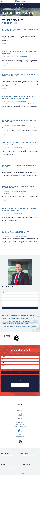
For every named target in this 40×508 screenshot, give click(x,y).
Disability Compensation (22, 56)
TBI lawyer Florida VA (5, 453)
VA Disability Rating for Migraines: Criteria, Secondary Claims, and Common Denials (19, 74)
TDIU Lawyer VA (3, 464)
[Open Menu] (1, 1)
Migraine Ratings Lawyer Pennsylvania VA (28, 456)
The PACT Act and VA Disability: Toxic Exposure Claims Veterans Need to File (16, 321)
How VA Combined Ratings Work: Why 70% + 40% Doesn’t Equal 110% (19, 166)
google (21, 440)
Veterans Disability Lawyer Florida (27, 467)
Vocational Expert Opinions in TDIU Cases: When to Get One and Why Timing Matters (19, 209)
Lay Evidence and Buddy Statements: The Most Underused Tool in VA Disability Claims (20, 29)
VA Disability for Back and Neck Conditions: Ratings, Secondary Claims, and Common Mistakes (19, 97)
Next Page (36, 252)
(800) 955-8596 (20, 409)
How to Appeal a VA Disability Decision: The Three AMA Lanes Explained (19, 121)
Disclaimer (22, 473)
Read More (4, 43)
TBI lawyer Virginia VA (25, 453)
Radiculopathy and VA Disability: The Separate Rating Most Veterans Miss (19, 143)
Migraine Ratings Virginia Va (26, 464)
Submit (20, 307)
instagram (22, 442)
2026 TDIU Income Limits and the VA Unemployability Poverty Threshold (18, 187)
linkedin (21, 441)
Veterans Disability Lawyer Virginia (7, 456)
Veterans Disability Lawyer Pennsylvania (8, 467)
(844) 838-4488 (20, 410)
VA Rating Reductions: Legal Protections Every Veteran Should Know (19, 52)
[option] (6, 338)
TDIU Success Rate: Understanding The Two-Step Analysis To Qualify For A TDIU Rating (17, 232)
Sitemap (17, 473)
